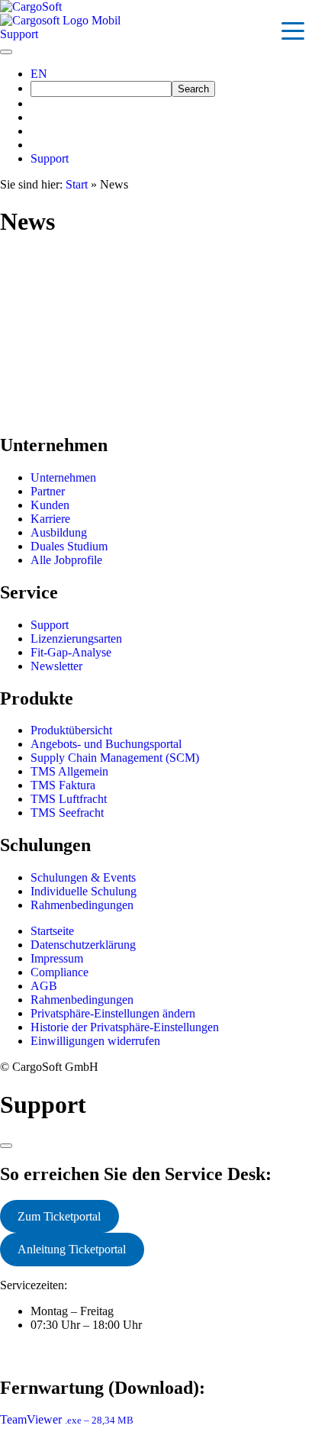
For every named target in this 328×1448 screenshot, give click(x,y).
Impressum (57, 958)
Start (77, 184)
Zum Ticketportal (59, 1216)
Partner (48, 491)
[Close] (6, 1145)
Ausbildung (59, 532)
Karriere (50, 518)
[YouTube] (35, 144)
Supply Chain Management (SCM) (115, 757)
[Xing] (35, 103)
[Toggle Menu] (6, 52)
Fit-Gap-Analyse (71, 652)
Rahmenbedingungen (82, 904)
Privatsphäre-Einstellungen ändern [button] (113, 1013)
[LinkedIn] (35, 117)
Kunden (50, 504)
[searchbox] (101, 89)
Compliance (59, 972)
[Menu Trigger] (293, 30)
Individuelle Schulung (84, 891)
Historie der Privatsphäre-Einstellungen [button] (125, 1027)
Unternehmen (63, 477)
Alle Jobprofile (66, 559)
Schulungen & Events (83, 877)
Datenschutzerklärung (83, 944)
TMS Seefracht (67, 812)
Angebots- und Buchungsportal (106, 743)
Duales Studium (69, 546)
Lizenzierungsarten (76, 638)
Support (50, 158)
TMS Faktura (63, 785)
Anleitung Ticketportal (72, 1249)
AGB (44, 985)
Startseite (52, 930)
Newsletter (56, 666)
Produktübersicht (71, 730)
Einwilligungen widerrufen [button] (95, 1040)
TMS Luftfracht (69, 798)
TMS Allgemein (69, 771)
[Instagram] (35, 130)
